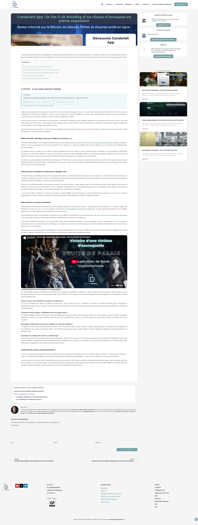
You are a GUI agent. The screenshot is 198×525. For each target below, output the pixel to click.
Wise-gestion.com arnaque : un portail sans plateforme (160, 90)
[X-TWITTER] (21, 486)
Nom (13, 442)
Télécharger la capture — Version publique (38, 102)
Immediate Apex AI (89, 215)
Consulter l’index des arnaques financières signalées (29, 391)
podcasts (125, 411)
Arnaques (128, 4)
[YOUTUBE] (17, 486)
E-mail (55, 442)
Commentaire (15, 425)
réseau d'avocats (89, 411)
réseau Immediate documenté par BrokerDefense (81, 209)
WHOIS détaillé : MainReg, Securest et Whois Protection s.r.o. (42, 70)
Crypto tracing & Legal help (163, 4)
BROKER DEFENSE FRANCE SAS (116, 519)
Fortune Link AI (113, 215)
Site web (97, 442)
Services (109, 4)
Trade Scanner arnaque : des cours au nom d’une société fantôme (163, 120)
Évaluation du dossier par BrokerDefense (36, 78)
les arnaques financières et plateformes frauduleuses (31, 397)
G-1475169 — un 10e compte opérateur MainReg (37, 67)
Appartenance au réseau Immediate (34, 75)
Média (137, 4)
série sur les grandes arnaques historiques (41, 413)
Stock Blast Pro (101, 215)
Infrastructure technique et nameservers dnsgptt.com (40, 72)
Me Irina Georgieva (26, 230)
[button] (102, 4)
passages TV (119, 411)
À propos (145, 4)
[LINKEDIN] (26, 486)
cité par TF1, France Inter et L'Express (82, 409)
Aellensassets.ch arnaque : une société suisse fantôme (159, 150)
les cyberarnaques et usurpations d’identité (29, 399)
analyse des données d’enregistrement (98, 142)
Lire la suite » (145, 99)
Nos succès (119, 4)
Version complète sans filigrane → (66, 102)
